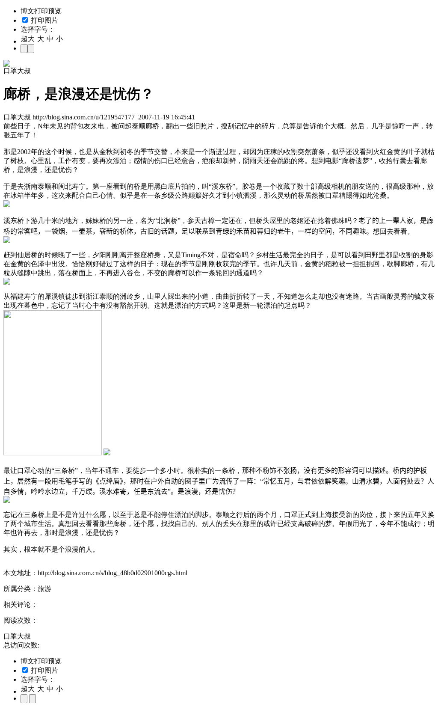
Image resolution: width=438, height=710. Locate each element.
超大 (28, 38)
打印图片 (43, 20)
